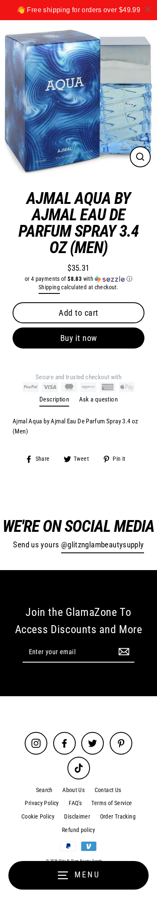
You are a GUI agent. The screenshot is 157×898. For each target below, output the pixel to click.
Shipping (49, 287)
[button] (78, 279)
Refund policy (78, 830)
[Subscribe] (122, 651)
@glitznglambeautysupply (102, 544)
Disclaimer (77, 816)
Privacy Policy (42, 803)
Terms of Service (111, 803)
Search (44, 790)
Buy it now (78, 338)
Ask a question (98, 399)
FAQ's (75, 803)
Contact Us (108, 790)
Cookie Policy (37, 816)
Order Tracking (118, 816)
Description (54, 399)
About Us (73, 790)
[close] (147, 9)
